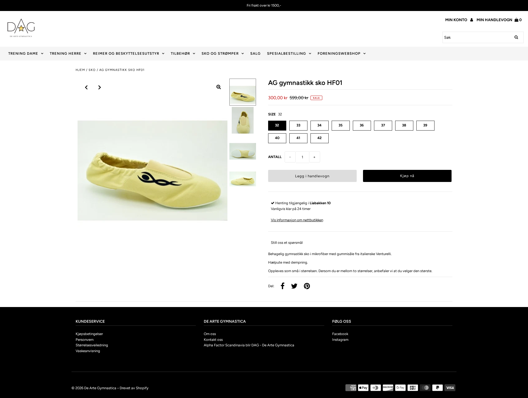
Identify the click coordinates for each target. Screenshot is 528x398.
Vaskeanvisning (88, 351)
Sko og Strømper (220, 53)
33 (298, 125)
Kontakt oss (213, 340)
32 (277, 125)
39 (425, 125)
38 (404, 125)
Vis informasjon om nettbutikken (297, 220)
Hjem (80, 70)
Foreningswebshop (339, 53)
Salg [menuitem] (255, 53)
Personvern (85, 340)
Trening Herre (65, 53)
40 (277, 138)
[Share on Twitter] (294, 287)
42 (319, 138)
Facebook (340, 334)
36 (362, 125)
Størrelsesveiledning (92, 345)
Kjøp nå (407, 176)
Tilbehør (180, 53)
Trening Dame (23, 53)
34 (319, 125)
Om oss (210, 334)
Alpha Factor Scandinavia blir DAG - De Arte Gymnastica (249, 345)
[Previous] (86, 87)
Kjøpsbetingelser (89, 334)
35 (341, 125)
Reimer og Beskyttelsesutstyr (126, 53)
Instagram (340, 340)
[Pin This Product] (307, 287)
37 (383, 125)
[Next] (100, 87)
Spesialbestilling (286, 53)
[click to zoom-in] (219, 87)
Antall (275, 157)
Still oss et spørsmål (287, 243)
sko (92, 70)
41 (298, 138)
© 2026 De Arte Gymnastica (94, 388)
